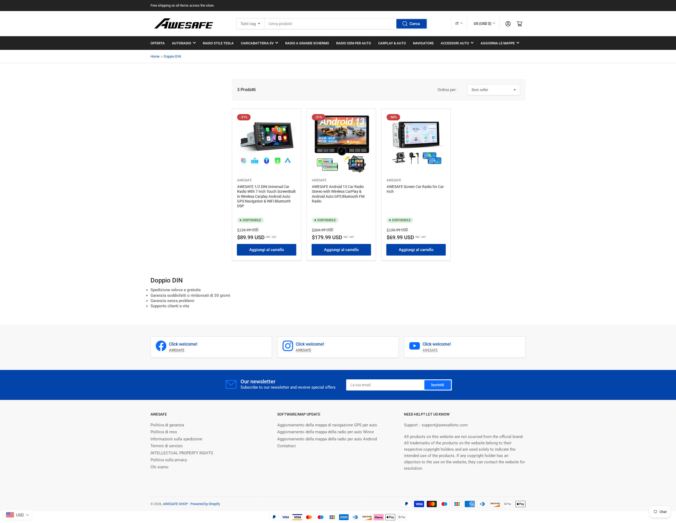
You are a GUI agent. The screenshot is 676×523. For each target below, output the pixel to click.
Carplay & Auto (392, 43)
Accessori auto (455, 43)
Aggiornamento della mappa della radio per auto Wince (325, 432)
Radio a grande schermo (307, 43)
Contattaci (286, 446)
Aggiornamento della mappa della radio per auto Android (327, 439)
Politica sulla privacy (169, 460)
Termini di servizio (167, 446)
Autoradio (181, 43)
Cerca (415, 23)
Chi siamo (159, 467)
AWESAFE (244, 180)
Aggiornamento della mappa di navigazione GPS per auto (327, 425)
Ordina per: (447, 89)
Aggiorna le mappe (498, 43)
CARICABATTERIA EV (257, 43)
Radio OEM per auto (353, 43)
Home (155, 56)
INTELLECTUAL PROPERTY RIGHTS (182, 453)
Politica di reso (164, 432)
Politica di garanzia (167, 425)
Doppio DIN (172, 56)
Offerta (158, 43)
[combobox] (346, 23)
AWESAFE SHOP (175, 504)
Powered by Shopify (205, 504)
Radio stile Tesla (218, 43)
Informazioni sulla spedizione (176, 439)
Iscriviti (437, 385)
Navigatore (423, 43)
